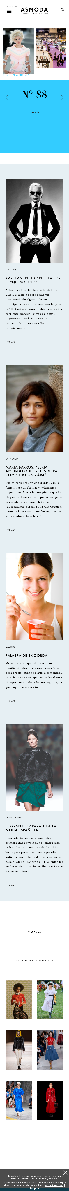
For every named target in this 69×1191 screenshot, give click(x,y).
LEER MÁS (10, 342)
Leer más (34, 112)
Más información (54, 1185)
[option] (34, 115)
